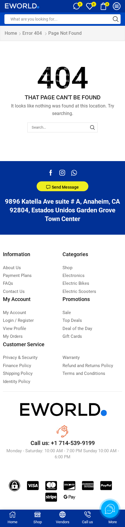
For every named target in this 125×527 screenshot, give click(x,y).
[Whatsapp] (74, 173)
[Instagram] (62, 173)
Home (11, 33)
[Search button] (115, 19)
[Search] (92, 127)
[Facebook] (50, 173)
